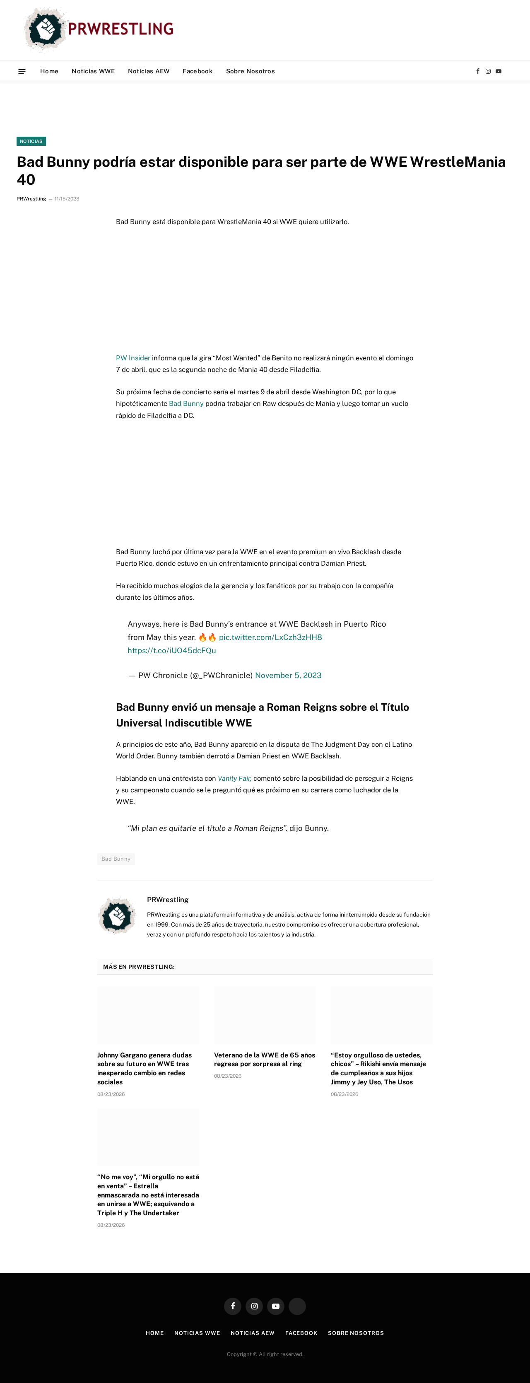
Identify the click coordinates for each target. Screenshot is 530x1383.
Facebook (197, 71)
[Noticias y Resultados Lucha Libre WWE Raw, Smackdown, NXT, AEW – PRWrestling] (101, 30)
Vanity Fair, (235, 778)
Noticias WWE (93, 71)
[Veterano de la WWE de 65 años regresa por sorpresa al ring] (265, 1015)
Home (49, 71)
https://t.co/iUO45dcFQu (172, 650)
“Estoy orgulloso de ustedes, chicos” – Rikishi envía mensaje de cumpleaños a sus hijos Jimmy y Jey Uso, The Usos (378, 1068)
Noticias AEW (149, 71)
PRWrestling (31, 199)
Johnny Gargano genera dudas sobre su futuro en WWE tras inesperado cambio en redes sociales (144, 1068)
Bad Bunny (186, 403)
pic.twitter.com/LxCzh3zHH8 (270, 637)
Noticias (31, 141)
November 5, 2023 (288, 675)
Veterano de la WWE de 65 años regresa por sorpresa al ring (264, 1059)
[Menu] (22, 71)
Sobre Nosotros (250, 71)
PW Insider (133, 358)
